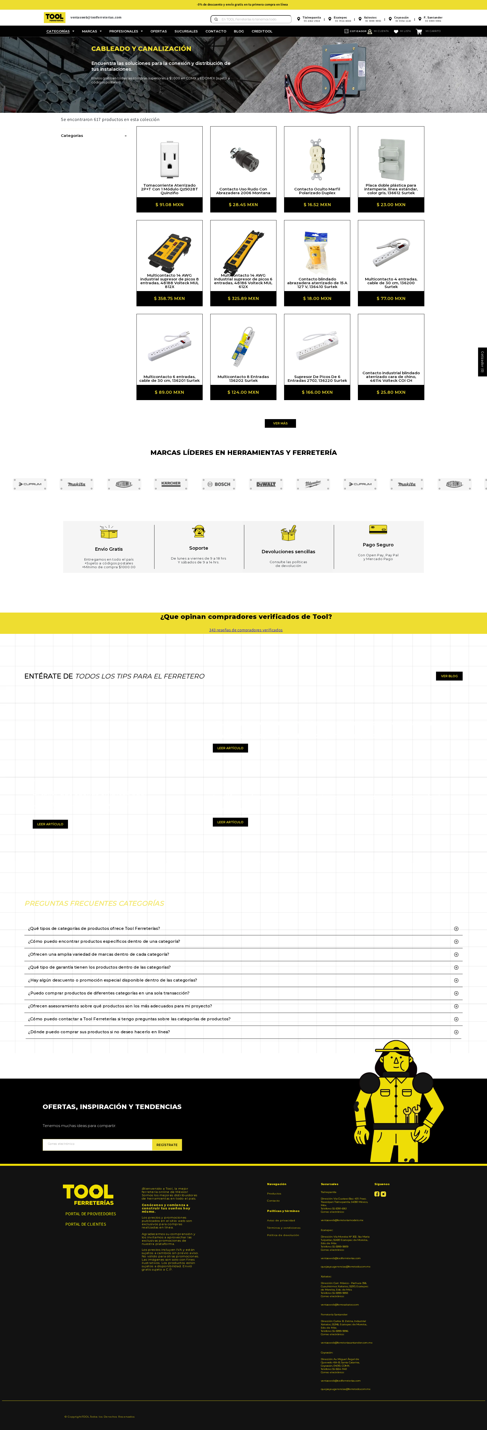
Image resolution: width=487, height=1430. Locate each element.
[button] (60, 31)
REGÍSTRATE (167, 1145)
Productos (274, 1193)
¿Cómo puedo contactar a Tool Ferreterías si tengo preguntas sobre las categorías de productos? (129, 1018)
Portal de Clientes (85, 1224)
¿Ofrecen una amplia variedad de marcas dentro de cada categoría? (98, 954)
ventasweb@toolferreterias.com (341, 1258)
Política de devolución (283, 1235)
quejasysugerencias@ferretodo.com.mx (345, 1266)
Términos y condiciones (284, 1227)
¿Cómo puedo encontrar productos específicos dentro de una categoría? (104, 941)
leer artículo (50, 824)
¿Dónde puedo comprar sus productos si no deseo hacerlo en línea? (99, 1031)
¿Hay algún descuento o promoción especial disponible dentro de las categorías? (112, 980)
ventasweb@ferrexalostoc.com (340, 1304)
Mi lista (405, 31)
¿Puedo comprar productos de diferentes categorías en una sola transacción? (108, 993)
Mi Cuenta (381, 31)
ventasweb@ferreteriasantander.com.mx (346, 1342)
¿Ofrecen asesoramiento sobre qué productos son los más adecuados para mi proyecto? (120, 1006)
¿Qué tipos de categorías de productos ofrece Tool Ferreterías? (94, 928)
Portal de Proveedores (90, 1214)
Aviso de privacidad (281, 1220)
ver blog (449, 676)
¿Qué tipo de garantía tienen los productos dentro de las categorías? (99, 967)
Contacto (273, 1200)
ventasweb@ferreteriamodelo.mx (342, 1220)
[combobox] (251, 19)
